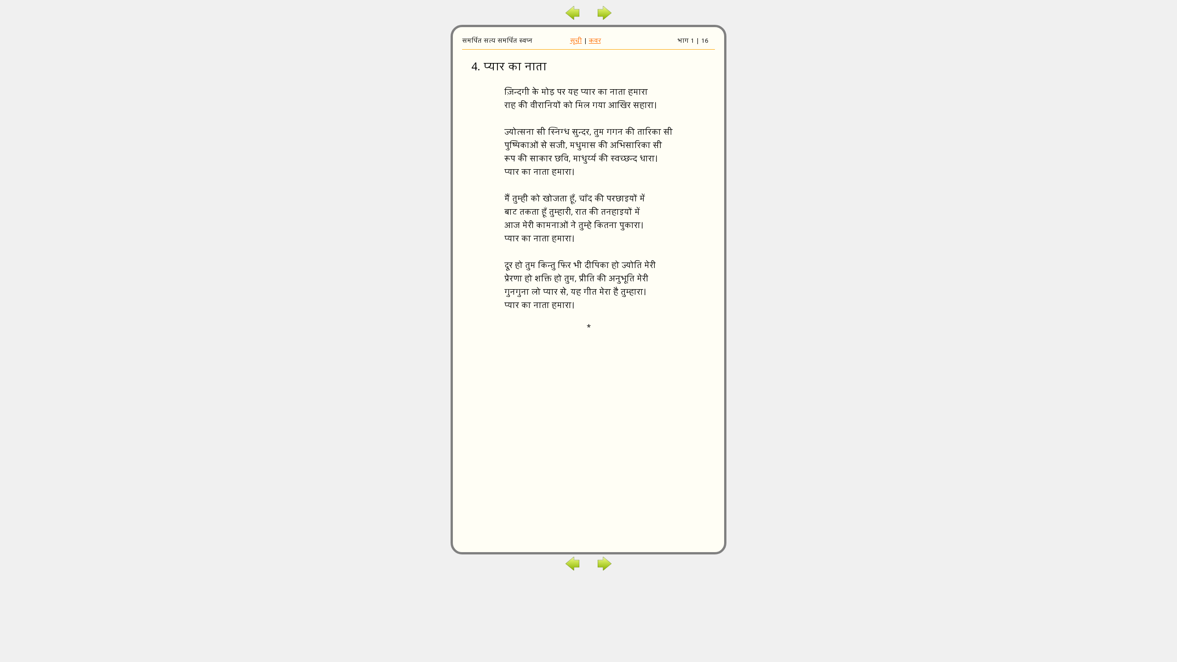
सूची (576, 41)
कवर (595, 41)
